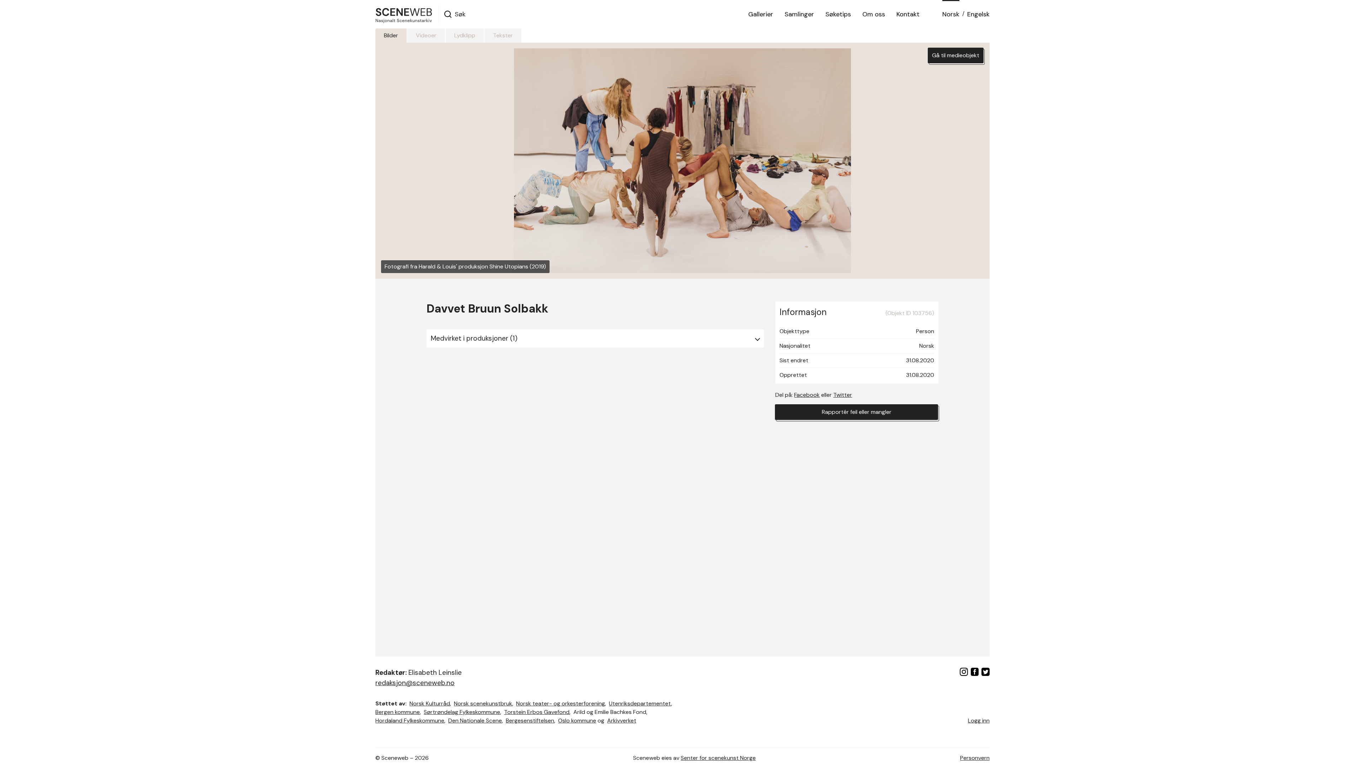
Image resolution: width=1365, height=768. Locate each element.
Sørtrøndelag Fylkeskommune (462, 712)
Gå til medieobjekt (955, 55)
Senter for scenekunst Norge (718, 758)
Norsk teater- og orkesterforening (560, 703)
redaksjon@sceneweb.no (415, 682)
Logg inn (979, 720)
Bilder (391, 35)
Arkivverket (621, 720)
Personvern (975, 758)
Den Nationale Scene (475, 720)
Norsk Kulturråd (430, 703)
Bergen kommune (397, 712)
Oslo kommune (577, 720)
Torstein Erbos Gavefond (536, 712)
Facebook (807, 395)
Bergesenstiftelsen (530, 720)
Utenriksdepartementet (640, 703)
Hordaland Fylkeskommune (409, 720)
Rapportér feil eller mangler (857, 412)
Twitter (842, 395)
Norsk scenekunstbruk (483, 703)
